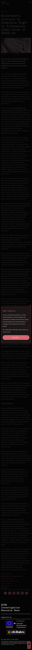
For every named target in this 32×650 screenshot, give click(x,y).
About (8, 639)
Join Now (15, 337)
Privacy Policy (14, 639)
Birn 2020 (3, 639)
